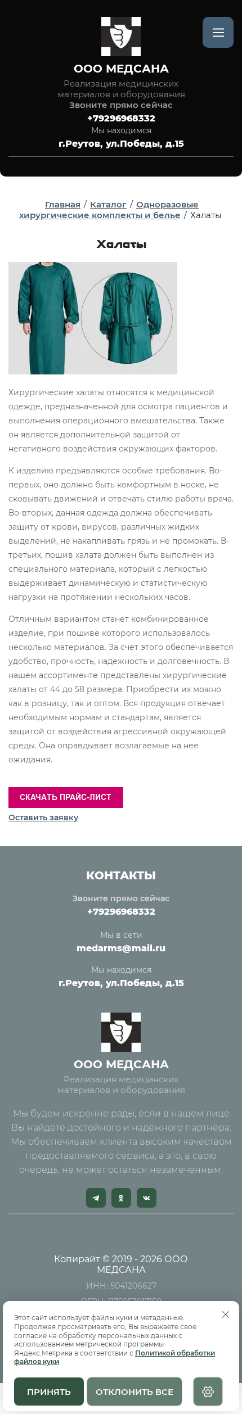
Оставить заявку (43, 817)
